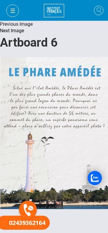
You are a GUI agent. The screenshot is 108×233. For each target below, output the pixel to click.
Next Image (12, 30)
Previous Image (16, 24)
